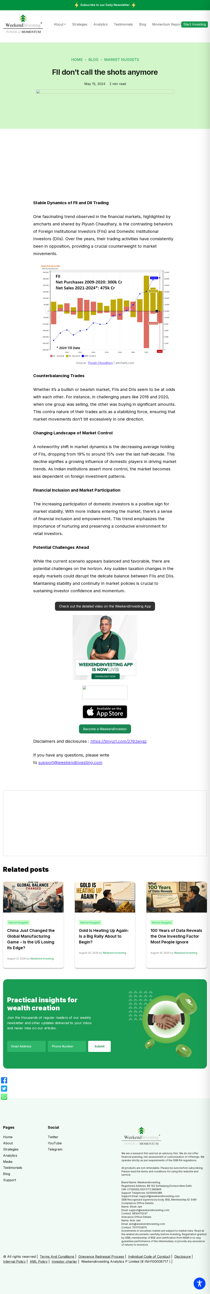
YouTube (55, 1143)
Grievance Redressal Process (101, 1256)
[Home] (23, 24)
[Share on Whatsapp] (4, 1097)
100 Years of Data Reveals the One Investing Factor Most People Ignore (176, 936)
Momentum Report (167, 24)
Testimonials (123, 24)
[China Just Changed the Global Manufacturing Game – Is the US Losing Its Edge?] (33, 897)
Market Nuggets (121, 59)
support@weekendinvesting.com (70, 762)
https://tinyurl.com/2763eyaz (118, 741)
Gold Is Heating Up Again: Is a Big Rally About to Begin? (104, 936)
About (58, 24)
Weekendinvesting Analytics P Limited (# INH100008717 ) (125, 1261)
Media (7, 1162)
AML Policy (39, 1261)
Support (9, 1180)
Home (77, 59)
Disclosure (182, 1256)
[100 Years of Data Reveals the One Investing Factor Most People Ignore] (176, 897)
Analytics (101, 24)
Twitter (53, 1137)
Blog (142, 24)
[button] (105, 606)
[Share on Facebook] (4, 1080)
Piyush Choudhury (100, 363)
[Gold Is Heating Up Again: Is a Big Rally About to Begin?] (105, 897)
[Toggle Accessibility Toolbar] (199, 1283)
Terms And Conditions (57, 1256)
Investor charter (64, 1261)
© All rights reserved (19, 1256)
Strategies (79, 24)
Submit (100, 1046)
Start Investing (194, 24)
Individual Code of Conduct (149, 1256)
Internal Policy (14, 1261)
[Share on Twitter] (4, 1088)
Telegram (55, 1149)
